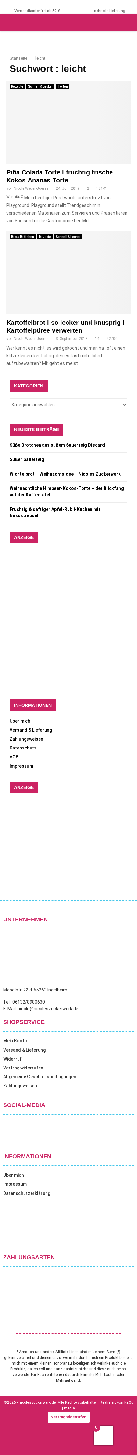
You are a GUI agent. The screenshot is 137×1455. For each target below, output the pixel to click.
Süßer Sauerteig (27, 459)
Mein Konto (15, 1040)
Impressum (21, 766)
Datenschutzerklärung (26, 1193)
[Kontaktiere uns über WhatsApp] (13, 1441)
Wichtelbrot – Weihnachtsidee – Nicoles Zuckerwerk (65, 474)
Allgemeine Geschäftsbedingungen (39, 1076)
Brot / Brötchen (22, 236)
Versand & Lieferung (31, 730)
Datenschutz (23, 747)
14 (97, 339)
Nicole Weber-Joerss (31, 188)
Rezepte (17, 86)
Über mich (20, 721)
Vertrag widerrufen (23, 1067)
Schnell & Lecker (40, 86)
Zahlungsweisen (26, 739)
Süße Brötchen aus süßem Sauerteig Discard (57, 445)
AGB (14, 756)
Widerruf (12, 1058)
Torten (63, 86)
